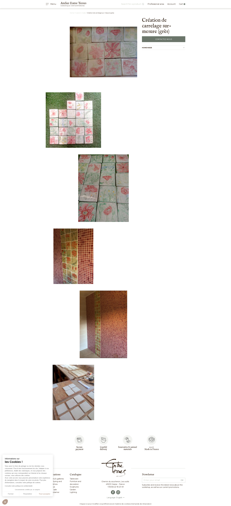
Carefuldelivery (103, 448)
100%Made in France (151, 448)
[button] (5, 502)
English (119, 497)
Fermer (11, 494)
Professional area (156, 4)
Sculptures (74, 487)
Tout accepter (44, 494)
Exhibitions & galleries (55, 479)
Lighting (73, 492)
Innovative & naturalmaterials (127, 448)
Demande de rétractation (141, 504)
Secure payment (79, 448)
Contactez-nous (163, 39)
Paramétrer (27, 494)
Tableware (74, 479)
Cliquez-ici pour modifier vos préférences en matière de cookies (105, 504)
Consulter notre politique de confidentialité (18, 486)
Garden (73, 490)
